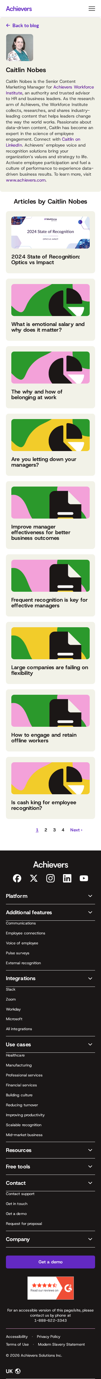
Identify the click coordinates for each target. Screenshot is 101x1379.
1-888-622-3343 (50, 1320)
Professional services (24, 1075)
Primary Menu (92, 8)
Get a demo (16, 1213)
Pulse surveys (17, 953)
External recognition (23, 962)
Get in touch (16, 1203)
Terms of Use (17, 1344)
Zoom (11, 999)
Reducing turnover (22, 1105)
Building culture (19, 1095)
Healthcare (15, 1055)
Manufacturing (19, 1065)
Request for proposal (24, 1223)
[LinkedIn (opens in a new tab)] (67, 878)
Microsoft (14, 1018)
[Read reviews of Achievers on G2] (50, 1288)
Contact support (20, 1193)
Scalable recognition (23, 1124)
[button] (24, 830)
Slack (10, 989)
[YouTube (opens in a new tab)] (84, 878)
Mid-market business (24, 1134)
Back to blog (25, 25)
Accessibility (17, 1336)
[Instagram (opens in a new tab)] (50, 878)
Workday (13, 1009)
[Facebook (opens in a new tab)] (17, 878)
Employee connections (25, 933)
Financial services (21, 1085)
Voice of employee (22, 943)
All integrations (19, 1028)
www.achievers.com (26, 180)
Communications (21, 923)
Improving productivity (25, 1114)
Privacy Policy (48, 1336)
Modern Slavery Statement (61, 1344)
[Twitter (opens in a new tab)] (34, 878)
